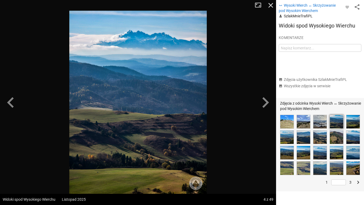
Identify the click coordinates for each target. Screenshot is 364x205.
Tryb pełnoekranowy (260, 5)
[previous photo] (10, 102)
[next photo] (265, 102)
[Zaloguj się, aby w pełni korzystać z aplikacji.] (347, 7)
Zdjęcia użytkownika (315, 79)
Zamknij (270, 5)
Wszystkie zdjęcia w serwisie (307, 86)
